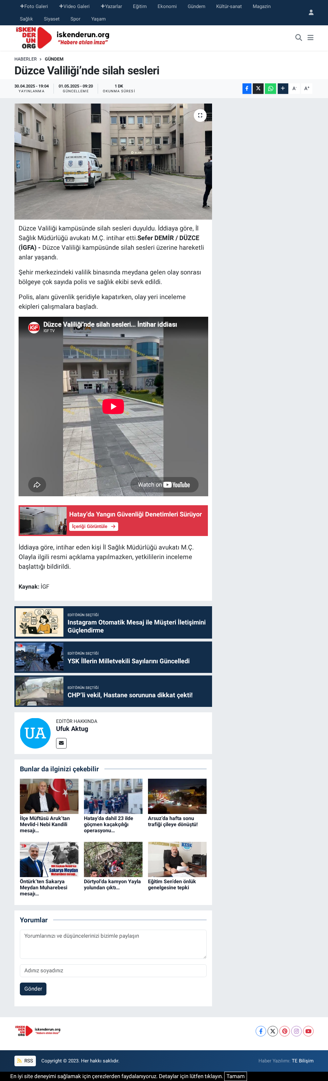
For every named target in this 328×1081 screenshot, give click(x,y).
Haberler (25, 59)
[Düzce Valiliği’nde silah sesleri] (113, 162)
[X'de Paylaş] (258, 88)
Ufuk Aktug (72, 729)
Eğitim (140, 6)
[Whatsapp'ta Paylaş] (270, 88)
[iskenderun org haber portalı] (64, 37)
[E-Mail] (61, 743)
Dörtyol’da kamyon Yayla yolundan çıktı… (112, 884)
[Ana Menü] (311, 38)
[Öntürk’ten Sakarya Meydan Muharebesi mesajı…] (49, 859)
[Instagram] (296, 1031)
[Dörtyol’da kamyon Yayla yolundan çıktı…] (113, 859)
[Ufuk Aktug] (35, 732)
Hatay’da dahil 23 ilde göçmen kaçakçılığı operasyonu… (108, 824)
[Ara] (299, 38)
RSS (28, 1061)
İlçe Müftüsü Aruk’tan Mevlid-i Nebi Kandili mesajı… (45, 824)
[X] (272, 1031)
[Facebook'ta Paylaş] (246, 88)
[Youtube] (308, 1031)
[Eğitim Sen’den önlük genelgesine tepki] (177, 859)
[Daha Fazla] (283, 88)
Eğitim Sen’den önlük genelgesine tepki (172, 884)
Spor (75, 19)
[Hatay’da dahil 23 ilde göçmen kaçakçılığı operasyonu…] (113, 795)
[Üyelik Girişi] (308, 13)
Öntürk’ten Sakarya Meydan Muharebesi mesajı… (43, 887)
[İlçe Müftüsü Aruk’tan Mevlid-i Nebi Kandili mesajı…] (49, 795)
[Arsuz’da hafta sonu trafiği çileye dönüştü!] (177, 795)
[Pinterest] (284, 1031)
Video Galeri (76, 6)
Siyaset (52, 19)
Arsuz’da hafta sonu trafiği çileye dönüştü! (173, 821)
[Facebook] (261, 1031)
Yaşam (98, 19)
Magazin (262, 6)
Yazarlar (113, 6)
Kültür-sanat (229, 6)
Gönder (33, 988)
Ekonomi (167, 6)
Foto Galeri (36, 6)
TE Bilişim (303, 1061)
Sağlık (26, 19)
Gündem (196, 6)
